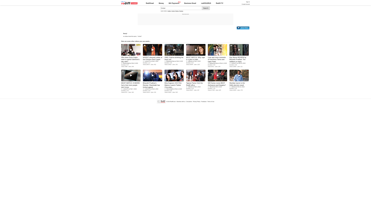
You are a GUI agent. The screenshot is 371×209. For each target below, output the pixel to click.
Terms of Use (210, 101)
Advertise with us (181, 101)
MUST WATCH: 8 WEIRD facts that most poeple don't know (130, 85)
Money (161, 3)
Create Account (246, 4)
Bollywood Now (170, 61)
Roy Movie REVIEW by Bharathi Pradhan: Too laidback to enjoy (237, 59)
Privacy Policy (196, 101)
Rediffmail (150, 3)
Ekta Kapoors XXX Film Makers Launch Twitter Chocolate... (173, 85)
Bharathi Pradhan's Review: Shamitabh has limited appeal (151, 85)
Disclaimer (189, 101)
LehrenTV (147, 61)
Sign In (248, 2)
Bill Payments (174, 3)
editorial (190, 61)
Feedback (203, 101)
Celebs (169, 11)
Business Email (190, 3)
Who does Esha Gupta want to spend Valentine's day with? (130, 59)
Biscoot (212, 87)
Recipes (181, 11)
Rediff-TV (219, 3)
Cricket (173, 11)
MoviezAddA (126, 63)
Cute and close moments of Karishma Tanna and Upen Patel (217, 59)
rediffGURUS (206, 3)
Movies (177, 11)
